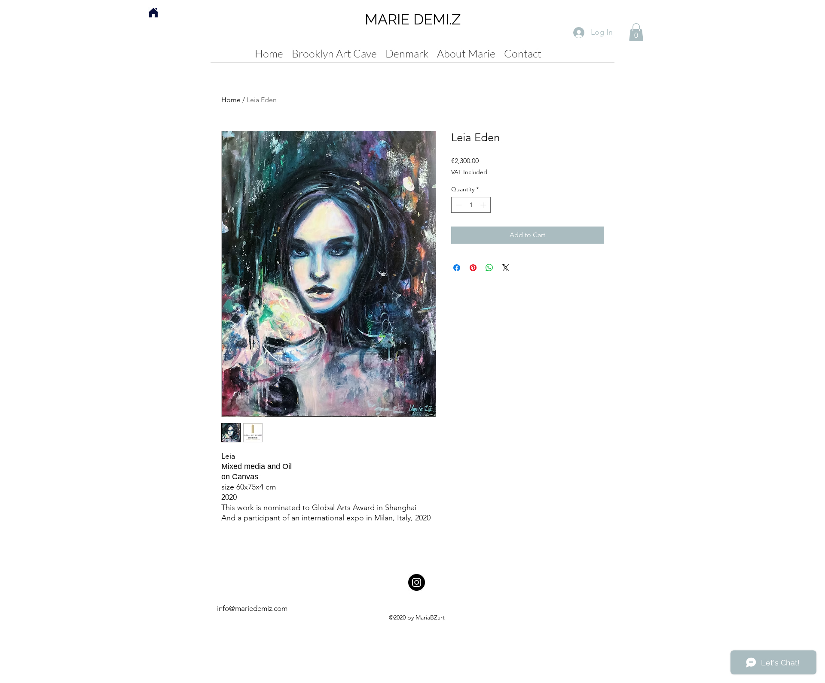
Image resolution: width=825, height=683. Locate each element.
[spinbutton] (471, 204)
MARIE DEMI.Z (413, 19)
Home (231, 100)
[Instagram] (416, 582)
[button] (636, 32)
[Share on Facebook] (457, 268)
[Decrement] (457, 204)
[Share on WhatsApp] (489, 268)
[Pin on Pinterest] (473, 268)
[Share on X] (506, 268)
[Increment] (484, 204)
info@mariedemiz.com (252, 608)
